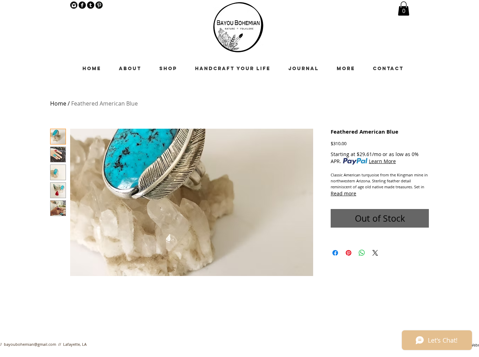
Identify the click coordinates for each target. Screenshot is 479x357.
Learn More (382, 161)
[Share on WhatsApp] (362, 253)
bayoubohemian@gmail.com (30, 344)
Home (58, 103)
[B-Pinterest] (99, 5)
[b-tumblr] (90, 5)
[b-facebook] (82, 5)
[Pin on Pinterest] (348, 253)
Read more (343, 193)
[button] (404, 8)
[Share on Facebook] (335, 253)
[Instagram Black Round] (73, 5)
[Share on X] (375, 253)
